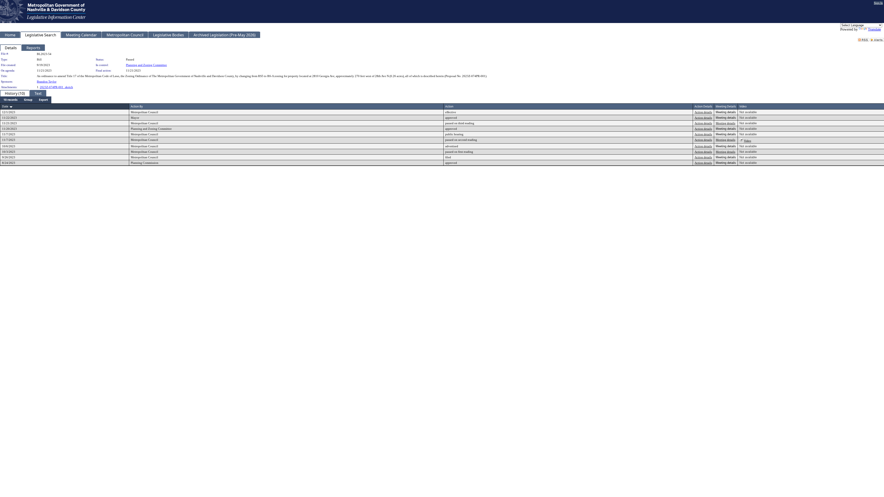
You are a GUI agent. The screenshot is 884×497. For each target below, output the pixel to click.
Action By (137, 106)
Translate (874, 29)
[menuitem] (10, 100)
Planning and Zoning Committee (146, 65)
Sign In (878, 3)
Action (449, 106)
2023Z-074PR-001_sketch (56, 87)
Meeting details (725, 123)
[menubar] (25, 99)
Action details (703, 112)
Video (747, 140)
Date (5, 106)
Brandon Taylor (46, 81)
